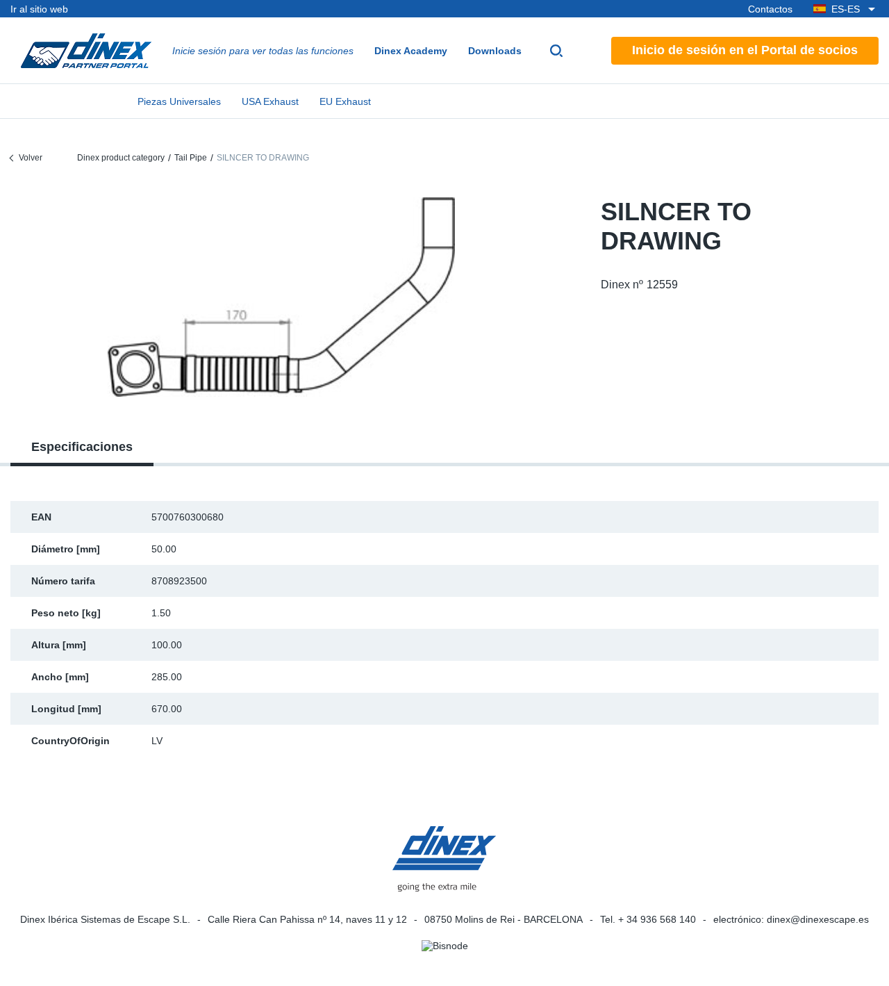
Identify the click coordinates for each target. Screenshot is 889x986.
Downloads (495, 50)
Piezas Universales (179, 101)
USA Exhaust (270, 101)
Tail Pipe (190, 158)
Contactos (770, 9)
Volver (30, 158)
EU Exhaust (345, 101)
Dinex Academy (410, 50)
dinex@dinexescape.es (818, 919)
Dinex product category (121, 158)
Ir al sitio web (39, 9)
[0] (281, 297)
